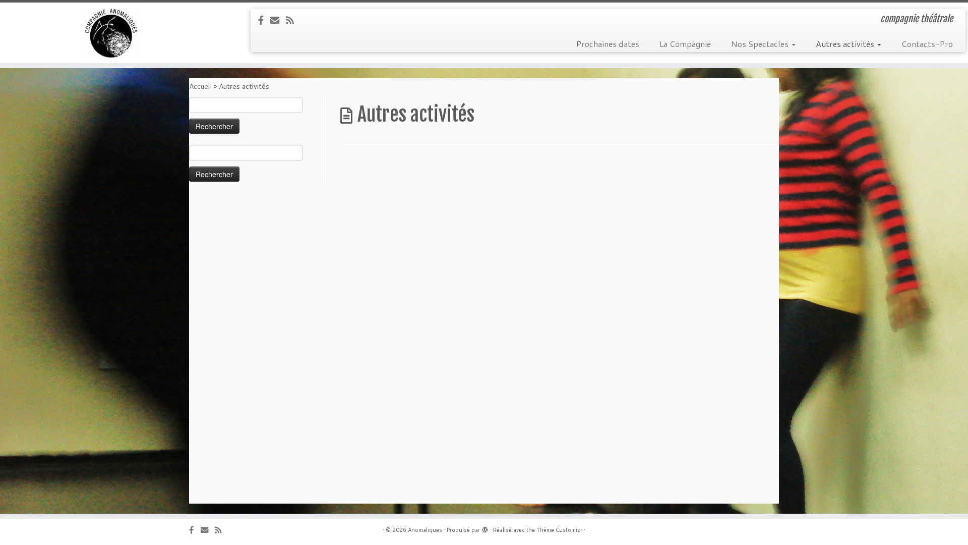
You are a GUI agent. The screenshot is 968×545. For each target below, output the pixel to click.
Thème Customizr (559, 530)
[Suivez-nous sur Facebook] (264, 20)
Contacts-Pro (927, 43)
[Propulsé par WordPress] (485, 527)
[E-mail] (278, 20)
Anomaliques (425, 530)
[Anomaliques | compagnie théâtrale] (111, 33)
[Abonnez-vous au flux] (293, 20)
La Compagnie (685, 43)
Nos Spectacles (761, 43)
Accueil (200, 86)
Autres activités (846, 43)
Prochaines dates (607, 43)
